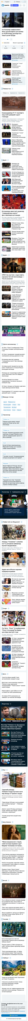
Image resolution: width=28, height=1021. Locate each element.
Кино (13, 410)
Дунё (5, 402)
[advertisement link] (15, 5)
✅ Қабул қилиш (14, 1015)
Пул (19, 404)
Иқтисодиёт (7, 404)
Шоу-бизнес (7, 410)
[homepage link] (5, 5)
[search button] (20, 5)
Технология (7, 407)
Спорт (14, 404)
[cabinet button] (24, 5)
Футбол (14, 407)
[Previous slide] (3, 39)
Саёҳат (19, 410)
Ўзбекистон (11, 402)
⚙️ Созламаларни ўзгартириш (13, 1018)
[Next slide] (13, 39)
